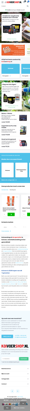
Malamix (13, 284)
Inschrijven (24, 359)
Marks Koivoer (13, 282)
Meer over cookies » (19, 408)
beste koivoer (19, 263)
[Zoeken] (27, 6)
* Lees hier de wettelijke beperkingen (10, 362)
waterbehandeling (23, 249)
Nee (7, 408)
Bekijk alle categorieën (8, 180)
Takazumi (19, 284)
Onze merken (5, 231)
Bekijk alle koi (7, 336)
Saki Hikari (24, 282)
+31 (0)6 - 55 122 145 (20, 335)
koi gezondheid (7, 251)
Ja (23, 403)
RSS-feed (20, 396)
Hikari (19, 282)
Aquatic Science (6, 284)
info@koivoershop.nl (21, 337)
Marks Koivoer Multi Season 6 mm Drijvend (9, 209)
